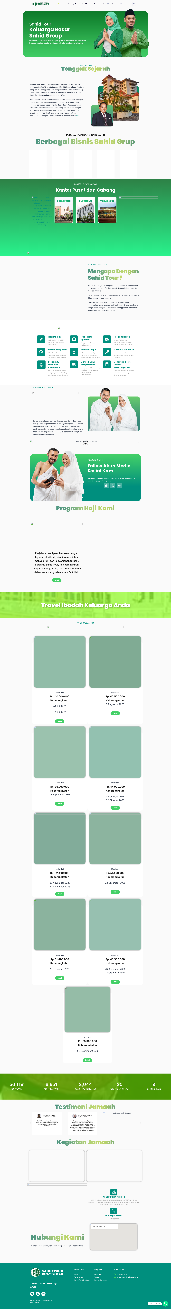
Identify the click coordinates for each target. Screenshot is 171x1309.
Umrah (97, 4)
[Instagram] (112, 485)
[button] (32, 441)
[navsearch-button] (134, 4)
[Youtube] (119, 485)
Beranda (61, 4)
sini (77, 116)
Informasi (116, 4)
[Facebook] (106, 485)
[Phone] (165, 1304)
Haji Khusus (86, 4)
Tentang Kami (73, 4)
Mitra (105, 4)
